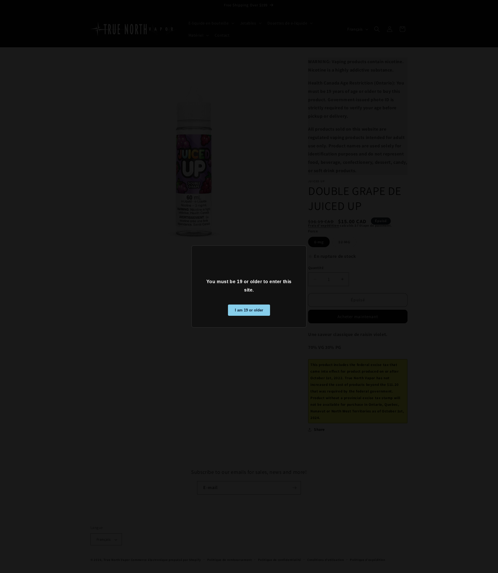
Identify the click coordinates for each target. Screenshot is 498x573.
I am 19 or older (249, 310)
